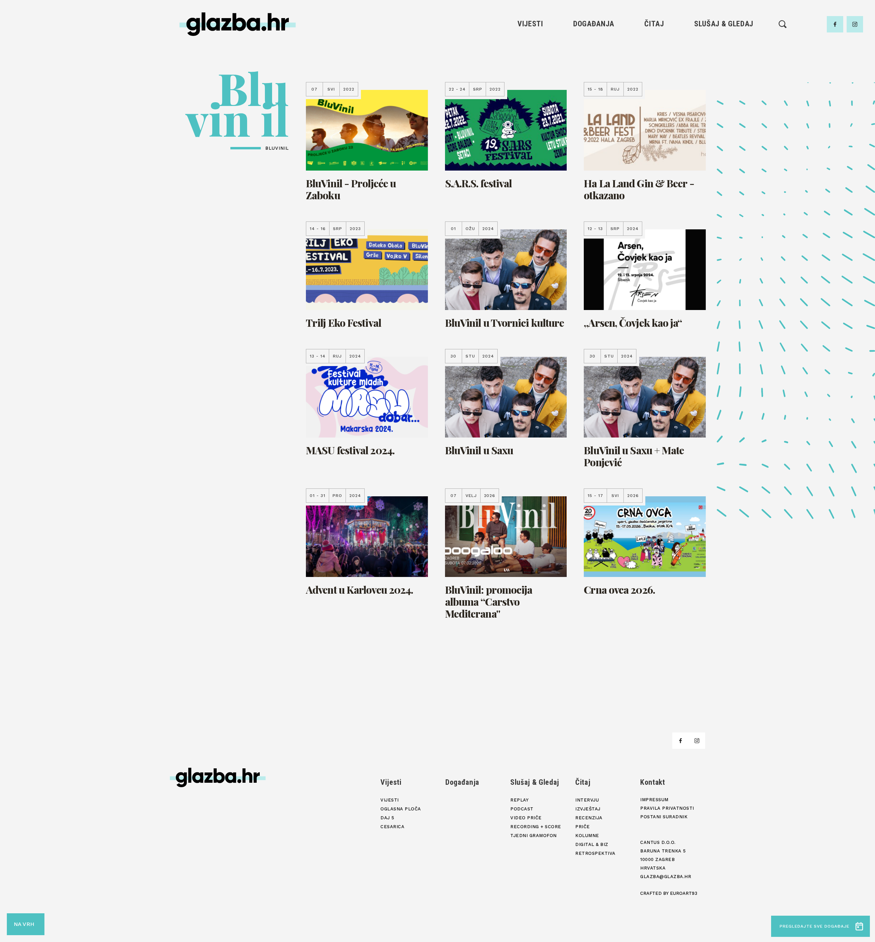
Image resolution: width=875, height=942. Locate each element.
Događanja (593, 23)
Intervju (654, 44)
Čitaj (654, 23)
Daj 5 (530, 91)
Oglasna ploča (530, 56)
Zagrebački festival (530, 68)
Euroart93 (683, 893)
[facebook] (835, 24)
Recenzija (654, 68)
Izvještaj (654, 56)
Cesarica (530, 79)
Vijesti (530, 23)
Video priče (724, 79)
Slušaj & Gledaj (723, 23)
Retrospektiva (654, 114)
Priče (654, 79)
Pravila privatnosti (667, 808)
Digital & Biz (654, 102)
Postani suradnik (663, 816)
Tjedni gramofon (723, 56)
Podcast (724, 68)
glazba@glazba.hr (665, 876)
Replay (724, 44)
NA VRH (24, 924)
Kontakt (652, 782)
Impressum (654, 799)
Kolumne (654, 91)
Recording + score (723, 91)
